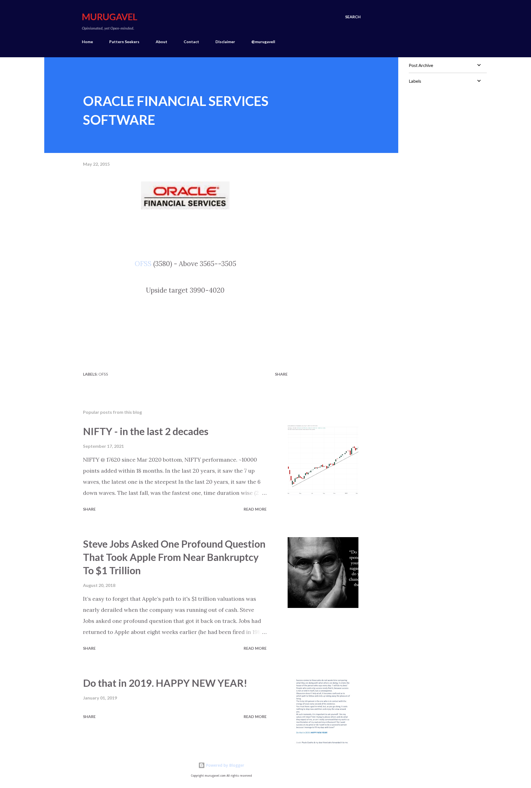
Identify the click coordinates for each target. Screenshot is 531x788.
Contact (191, 41)
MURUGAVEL (109, 16)
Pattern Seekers (124, 41)
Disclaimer (225, 41)
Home (87, 41)
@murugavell (263, 41)
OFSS (143, 263)
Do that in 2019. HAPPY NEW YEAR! (165, 683)
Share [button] (281, 374)
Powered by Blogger (224, 765)
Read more (255, 509)
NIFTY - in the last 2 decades (146, 431)
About (161, 41)
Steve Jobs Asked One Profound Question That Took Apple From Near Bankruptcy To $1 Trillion (174, 557)
